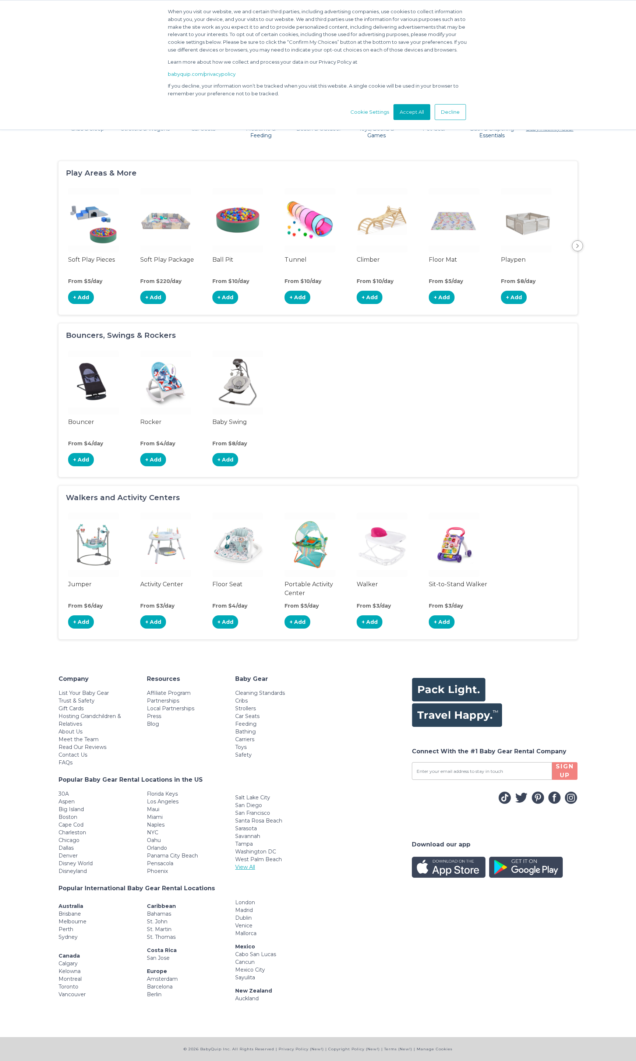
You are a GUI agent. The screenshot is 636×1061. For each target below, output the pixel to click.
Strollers (245, 708)
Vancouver (72, 994)
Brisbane (70, 913)
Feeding (246, 724)
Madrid (244, 910)
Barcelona (160, 986)
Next (577, 245)
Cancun (245, 962)
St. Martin (159, 929)
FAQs (66, 762)
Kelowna (70, 971)
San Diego (248, 805)
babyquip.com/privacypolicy (202, 74)
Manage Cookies (434, 1049)
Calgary (68, 963)
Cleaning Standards (260, 693)
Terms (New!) (398, 1049)
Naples (156, 824)
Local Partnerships (170, 708)
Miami (155, 817)
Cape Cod (71, 824)
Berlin (154, 994)
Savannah (247, 836)
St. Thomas (161, 937)
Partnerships (163, 700)
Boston (68, 817)
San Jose (158, 958)
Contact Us (73, 754)
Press (154, 716)
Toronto (68, 986)
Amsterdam (162, 979)
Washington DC (255, 851)
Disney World (76, 863)
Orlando (157, 848)
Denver (68, 855)
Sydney (68, 937)
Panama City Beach (172, 855)
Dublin (243, 918)
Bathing (245, 731)
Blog (153, 724)
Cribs (241, 700)
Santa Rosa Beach (258, 820)
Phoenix (157, 871)
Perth (66, 929)
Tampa (244, 844)
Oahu (154, 840)
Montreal (70, 979)
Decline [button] (450, 112)
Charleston (72, 832)
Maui (153, 809)
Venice (243, 925)
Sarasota (246, 828)
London (245, 902)
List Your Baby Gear (84, 693)
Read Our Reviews (82, 747)
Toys (241, 747)
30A (64, 794)
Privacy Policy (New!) (301, 1049)
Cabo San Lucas (255, 954)
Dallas (66, 848)
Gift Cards (71, 708)
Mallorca (246, 933)
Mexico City (250, 969)
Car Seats (247, 716)
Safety (243, 754)
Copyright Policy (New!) (354, 1049)
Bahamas (159, 913)
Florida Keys (162, 794)
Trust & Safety (77, 700)
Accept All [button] (412, 112)
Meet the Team (79, 739)
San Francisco (252, 813)
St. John (157, 921)
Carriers (244, 739)
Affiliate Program (169, 693)
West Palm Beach (258, 859)
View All (245, 867)
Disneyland (73, 871)
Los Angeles (163, 801)
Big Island (71, 809)
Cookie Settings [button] (369, 112)
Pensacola (160, 863)
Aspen (67, 801)
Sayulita (245, 977)
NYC (152, 832)
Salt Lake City (252, 797)
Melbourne (72, 921)
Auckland (247, 998)
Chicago (69, 840)
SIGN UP (565, 771)
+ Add (81, 297)
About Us (70, 731)
